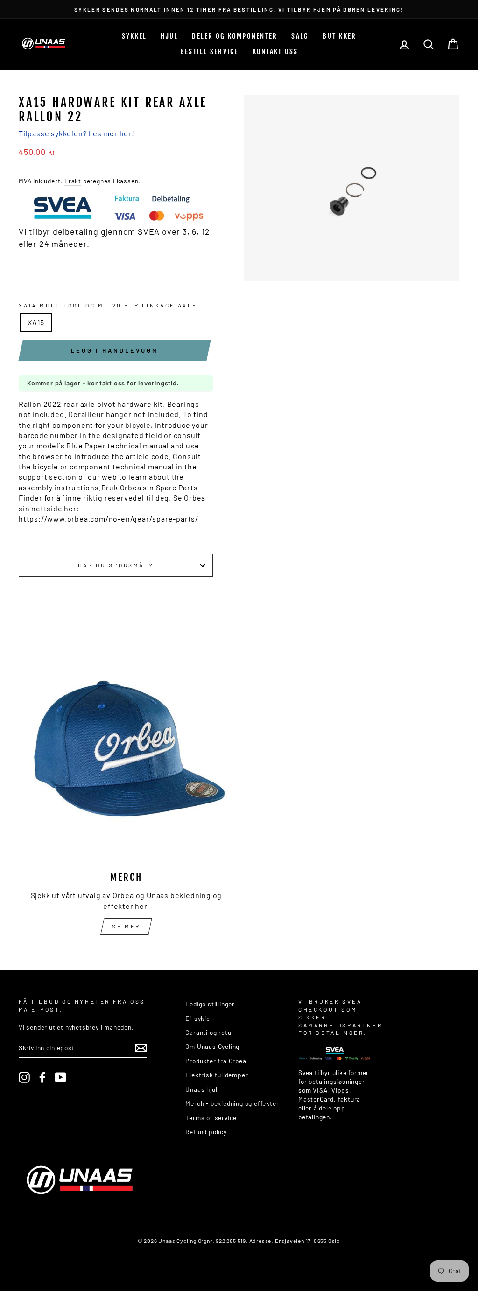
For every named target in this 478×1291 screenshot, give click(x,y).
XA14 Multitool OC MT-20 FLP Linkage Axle (108, 305)
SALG (300, 36)
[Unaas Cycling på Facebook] (42, 1077)
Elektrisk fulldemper (216, 1075)
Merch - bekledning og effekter (232, 1103)
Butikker (339, 36)
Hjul (169, 36)
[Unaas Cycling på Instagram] (24, 1077)
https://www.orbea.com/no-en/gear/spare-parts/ (108, 518)
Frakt (72, 181)
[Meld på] (141, 1048)
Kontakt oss (275, 51)
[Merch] (126, 754)
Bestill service (209, 51)
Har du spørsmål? (116, 565)
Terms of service (211, 1118)
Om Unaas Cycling (212, 1046)
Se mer (126, 926)
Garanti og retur (209, 1032)
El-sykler (198, 1018)
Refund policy (205, 1132)
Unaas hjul (201, 1089)
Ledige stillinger (210, 1004)
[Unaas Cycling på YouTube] (60, 1077)
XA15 (36, 322)
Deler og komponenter (234, 36)
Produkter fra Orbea (215, 1061)
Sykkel (134, 36)
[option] (239, 9)
